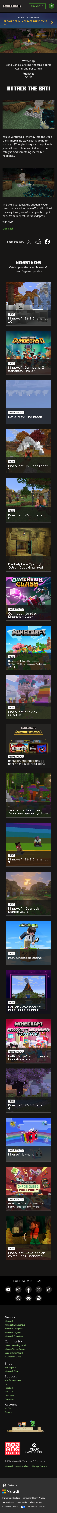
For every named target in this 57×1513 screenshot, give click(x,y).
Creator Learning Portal (15, 1345)
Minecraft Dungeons (14, 1328)
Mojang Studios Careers (15, 1349)
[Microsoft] (10, 1491)
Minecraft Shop (11, 1371)
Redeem (8, 1412)
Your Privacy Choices (35, 1506)
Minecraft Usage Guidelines (17, 1466)
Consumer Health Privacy (34, 1498)
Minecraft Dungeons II (15, 1325)
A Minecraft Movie (13, 1356)
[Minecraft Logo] (13, 6)
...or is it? (8, 228)
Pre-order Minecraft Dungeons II (25, 22)
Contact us (9, 1399)
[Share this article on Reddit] (38, 241)
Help (7, 1384)
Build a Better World (14, 1353)
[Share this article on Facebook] (47, 241)
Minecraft (9, 1321)
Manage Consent (39, 1466)
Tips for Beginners (13, 1380)
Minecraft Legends (13, 1332)
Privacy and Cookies (11, 1498)
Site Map (9, 1391)
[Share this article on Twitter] (29, 241)
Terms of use (8, 1502)
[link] (8, 1289)
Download (9, 1395)
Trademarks (22, 1502)
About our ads (36, 1502)
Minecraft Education (14, 1336)
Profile (8, 1408)
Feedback (9, 1388)
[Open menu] (51, 6)
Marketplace (10, 1367)
